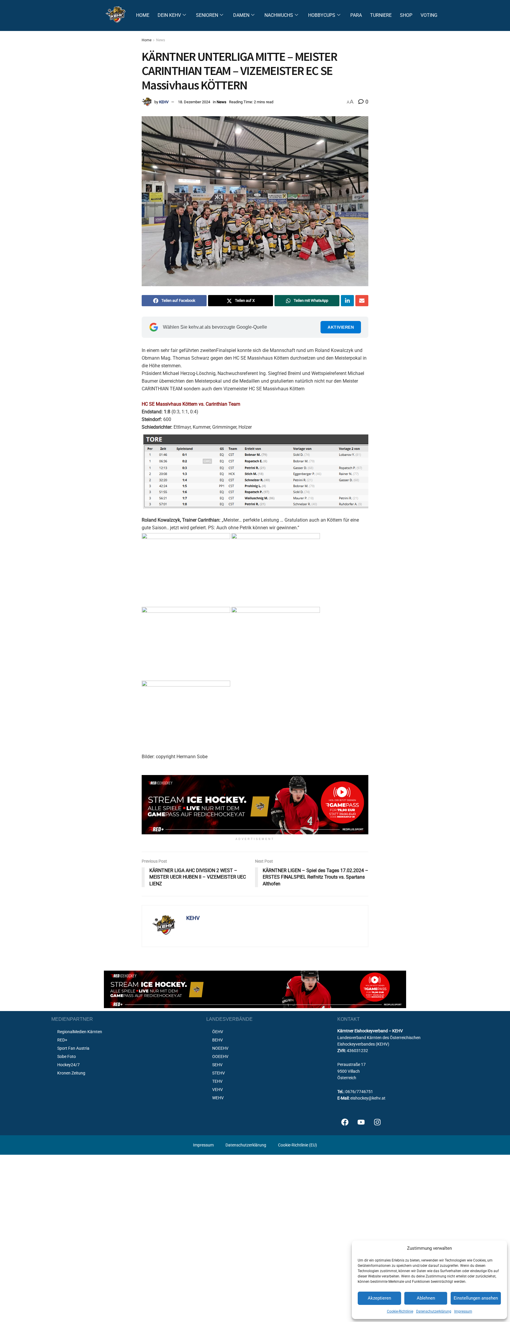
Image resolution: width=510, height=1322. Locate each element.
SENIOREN (207, 15)
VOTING (429, 15)
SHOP (406, 15)
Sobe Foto (66, 1056)
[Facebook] (344, 1122)
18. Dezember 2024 (194, 102)
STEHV (218, 1073)
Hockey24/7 (68, 1064)
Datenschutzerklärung (433, 1311)
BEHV (217, 1040)
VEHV (217, 1089)
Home (146, 40)
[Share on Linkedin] (347, 300)
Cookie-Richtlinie (400, 1311)
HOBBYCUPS (321, 15)
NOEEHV (220, 1048)
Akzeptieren (379, 1298)
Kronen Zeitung (71, 1073)
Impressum (463, 1311)
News (160, 40)
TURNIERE (381, 15)
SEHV (217, 1064)
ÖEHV (217, 1031)
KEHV (164, 102)
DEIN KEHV (169, 15)
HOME (142, 15)
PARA (356, 15)
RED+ (62, 1040)
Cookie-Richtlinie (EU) (297, 1145)
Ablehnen (426, 1298)
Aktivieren (341, 327)
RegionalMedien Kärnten (79, 1031)
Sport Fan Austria (73, 1048)
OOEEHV (220, 1056)
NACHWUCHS (278, 15)
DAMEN (241, 15)
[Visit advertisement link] (255, 804)
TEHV (217, 1081)
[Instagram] (377, 1122)
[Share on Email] (361, 300)
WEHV (218, 1097)
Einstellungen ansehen (476, 1298)
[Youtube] (361, 1122)
